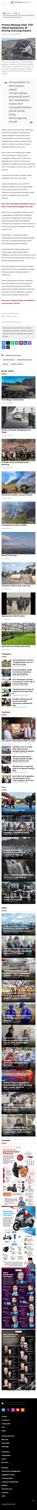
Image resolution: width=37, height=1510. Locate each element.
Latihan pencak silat (14, 810)
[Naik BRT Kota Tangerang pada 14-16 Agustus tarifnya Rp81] (6, 769)
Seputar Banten (8, 1436)
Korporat (5, 1492)
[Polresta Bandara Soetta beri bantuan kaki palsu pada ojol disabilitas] (6, 673)
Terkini (4, 1417)
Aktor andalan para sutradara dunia (13, 1385)
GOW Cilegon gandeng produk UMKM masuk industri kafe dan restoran (17, 1129)
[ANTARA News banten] (20, 2)
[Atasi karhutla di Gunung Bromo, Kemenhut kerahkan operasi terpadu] (18, 482)
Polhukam (5, 1452)
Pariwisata (6, 1443)
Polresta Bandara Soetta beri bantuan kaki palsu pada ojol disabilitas (22, 672)
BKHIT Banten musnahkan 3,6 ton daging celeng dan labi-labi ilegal (17, 1107)
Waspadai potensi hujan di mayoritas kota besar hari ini (23, 691)
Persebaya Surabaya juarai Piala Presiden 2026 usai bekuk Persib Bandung (15, 462)
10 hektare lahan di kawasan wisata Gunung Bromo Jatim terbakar (16, 524)
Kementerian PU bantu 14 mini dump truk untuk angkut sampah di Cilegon (17, 995)
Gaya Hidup (6, 1455)
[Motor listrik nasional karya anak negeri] (18, 1238)
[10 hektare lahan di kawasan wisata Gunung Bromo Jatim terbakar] (18, 513)
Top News (6, 712)
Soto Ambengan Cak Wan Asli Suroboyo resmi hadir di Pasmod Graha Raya (23, 682)
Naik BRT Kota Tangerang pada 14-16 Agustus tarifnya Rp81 (23, 768)
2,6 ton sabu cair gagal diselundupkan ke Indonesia (18, 1201)
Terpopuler (6, 654)
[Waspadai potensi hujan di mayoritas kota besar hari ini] (6, 692)
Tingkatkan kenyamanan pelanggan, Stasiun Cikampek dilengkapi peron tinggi (17, 430)
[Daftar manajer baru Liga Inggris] (18, 1299)
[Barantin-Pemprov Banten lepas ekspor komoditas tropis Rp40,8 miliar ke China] (18, 728)
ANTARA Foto (7, 1489)
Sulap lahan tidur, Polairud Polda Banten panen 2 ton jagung (17, 1017)
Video (4, 908)
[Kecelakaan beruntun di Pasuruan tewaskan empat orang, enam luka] (18, 573)
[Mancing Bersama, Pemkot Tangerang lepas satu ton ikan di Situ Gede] (6, 663)
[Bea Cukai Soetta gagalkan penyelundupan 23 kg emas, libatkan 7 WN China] (6, 779)
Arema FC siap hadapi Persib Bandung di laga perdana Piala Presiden (18, 615)
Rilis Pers (5, 1462)
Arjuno (5, 364)
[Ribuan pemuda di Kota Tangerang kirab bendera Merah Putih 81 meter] (6, 759)
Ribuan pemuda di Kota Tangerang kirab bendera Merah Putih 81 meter (22, 759)
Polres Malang (9, 360)
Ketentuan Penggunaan (11, 1471)
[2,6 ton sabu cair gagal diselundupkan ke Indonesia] (18, 1176)
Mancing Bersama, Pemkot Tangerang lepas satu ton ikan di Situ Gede (23, 662)
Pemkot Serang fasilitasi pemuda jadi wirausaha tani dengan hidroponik (17, 645)
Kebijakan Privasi (8, 1475)
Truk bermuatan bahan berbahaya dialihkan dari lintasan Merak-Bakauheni (17, 928)
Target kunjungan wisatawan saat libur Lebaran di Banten (14, 852)
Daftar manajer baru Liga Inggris (16, 1324)
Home (7, 13)
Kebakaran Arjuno (24, 360)
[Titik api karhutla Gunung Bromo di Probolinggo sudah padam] (18, 387)
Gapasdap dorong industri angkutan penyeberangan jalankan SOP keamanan (17, 973)
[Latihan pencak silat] (18, 803)
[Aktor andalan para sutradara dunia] (18, 1360)
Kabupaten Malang (13, 355)
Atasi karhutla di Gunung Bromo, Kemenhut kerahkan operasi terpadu (17, 494)
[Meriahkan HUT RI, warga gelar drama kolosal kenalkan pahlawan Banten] (6, 750)
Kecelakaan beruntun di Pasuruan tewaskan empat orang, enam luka (16, 585)
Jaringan (5, 1468)
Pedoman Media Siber (10, 1482)
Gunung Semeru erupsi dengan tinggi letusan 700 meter (17, 554)
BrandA (4, 1485)
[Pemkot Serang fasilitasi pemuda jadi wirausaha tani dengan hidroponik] (18, 634)
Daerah (15, 13)
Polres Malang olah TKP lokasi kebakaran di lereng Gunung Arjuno (18, 16)
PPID (3, 1496)
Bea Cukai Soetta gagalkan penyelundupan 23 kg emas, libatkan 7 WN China (23, 778)
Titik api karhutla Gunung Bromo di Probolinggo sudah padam (16, 399)
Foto (4, 787)
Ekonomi (5, 1439)
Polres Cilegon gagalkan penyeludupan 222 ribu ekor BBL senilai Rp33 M (18, 1084)
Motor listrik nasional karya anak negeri (18, 1262)
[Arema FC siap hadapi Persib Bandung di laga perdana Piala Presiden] (18, 604)
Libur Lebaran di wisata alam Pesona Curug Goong (18, 876)
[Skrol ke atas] (33, 1500)
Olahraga (5, 1447)
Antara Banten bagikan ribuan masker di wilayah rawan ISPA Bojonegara (16, 1040)
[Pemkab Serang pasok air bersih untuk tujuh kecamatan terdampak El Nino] (6, 702)
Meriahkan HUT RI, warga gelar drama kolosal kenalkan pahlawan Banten (23, 749)
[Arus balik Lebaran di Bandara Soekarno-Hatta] (18, 826)
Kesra (4, 1459)
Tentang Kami (7, 1478)
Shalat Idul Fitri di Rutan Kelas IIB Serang (16, 898)
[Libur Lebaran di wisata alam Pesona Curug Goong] (18, 870)
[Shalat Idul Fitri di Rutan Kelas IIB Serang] (18, 893)
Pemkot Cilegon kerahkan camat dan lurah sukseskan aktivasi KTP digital (18, 950)
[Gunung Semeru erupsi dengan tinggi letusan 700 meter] (18, 543)
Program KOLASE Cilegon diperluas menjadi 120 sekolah (17, 1062)
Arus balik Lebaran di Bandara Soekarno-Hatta (16, 831)
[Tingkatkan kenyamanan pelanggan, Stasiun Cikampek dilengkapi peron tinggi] (18, 417)
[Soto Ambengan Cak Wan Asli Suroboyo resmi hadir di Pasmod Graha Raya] (6, 683)
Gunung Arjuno (17, 364)
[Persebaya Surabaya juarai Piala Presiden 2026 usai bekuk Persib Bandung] (18, 450)
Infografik (6, 1140)
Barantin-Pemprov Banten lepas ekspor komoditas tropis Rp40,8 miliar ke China (18, 740)
